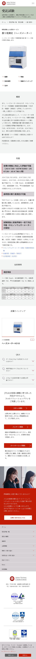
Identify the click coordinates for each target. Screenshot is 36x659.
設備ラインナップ (26, 81)
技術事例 (7, 81)
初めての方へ (6, 560)
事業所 (4, 541)
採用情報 (4, 569)
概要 (6, 77)
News (3, 565)
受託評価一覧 (6, 532)
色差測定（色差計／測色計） (12, 253)
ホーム (4, 22)
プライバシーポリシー (9, 651)
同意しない (11, 655)
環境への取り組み (7, 551)
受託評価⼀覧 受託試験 (16, 22)
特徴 (22, 77)
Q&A (6, 85)
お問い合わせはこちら (17, 518)
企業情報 (4, 546)
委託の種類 (5, 536)
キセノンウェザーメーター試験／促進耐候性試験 (18, 249)
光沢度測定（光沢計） (10, 256)
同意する (25, 655)
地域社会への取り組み (8, 555)
